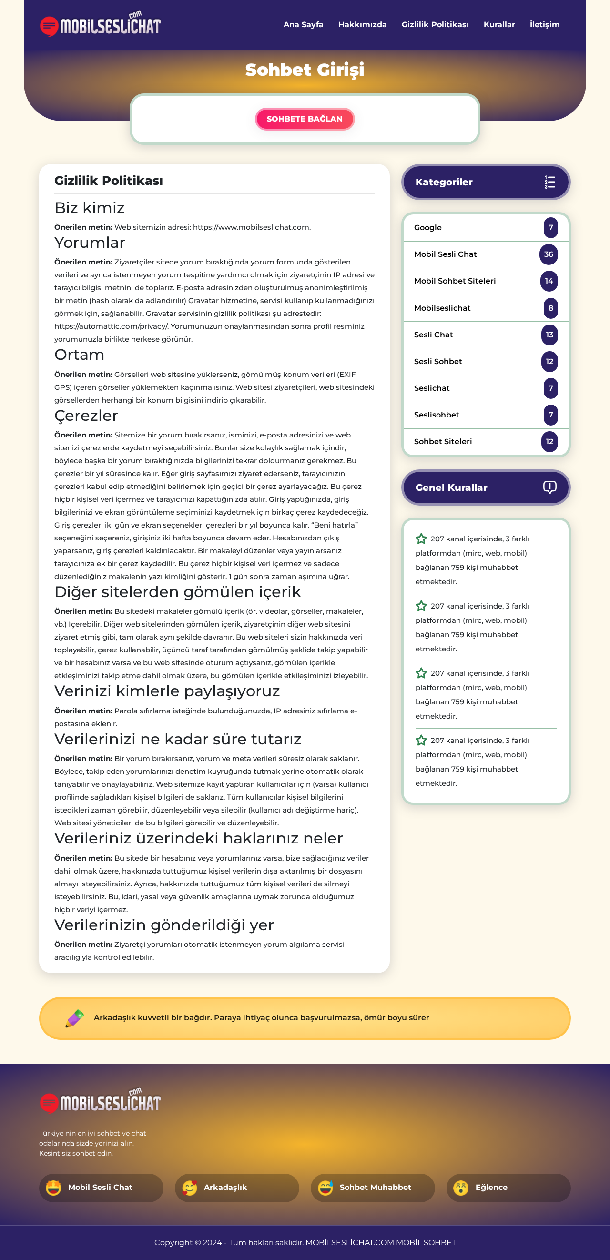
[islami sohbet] (101, 24)
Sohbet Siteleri (483, 441)
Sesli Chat (483, 334)
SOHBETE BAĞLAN (305, 118)
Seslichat (483, 388)
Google (483, 227)
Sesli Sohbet (483, 361)
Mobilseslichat (483, 308)
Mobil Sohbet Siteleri (483, 280)
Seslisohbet (483, 414)
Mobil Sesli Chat (483, 254)
